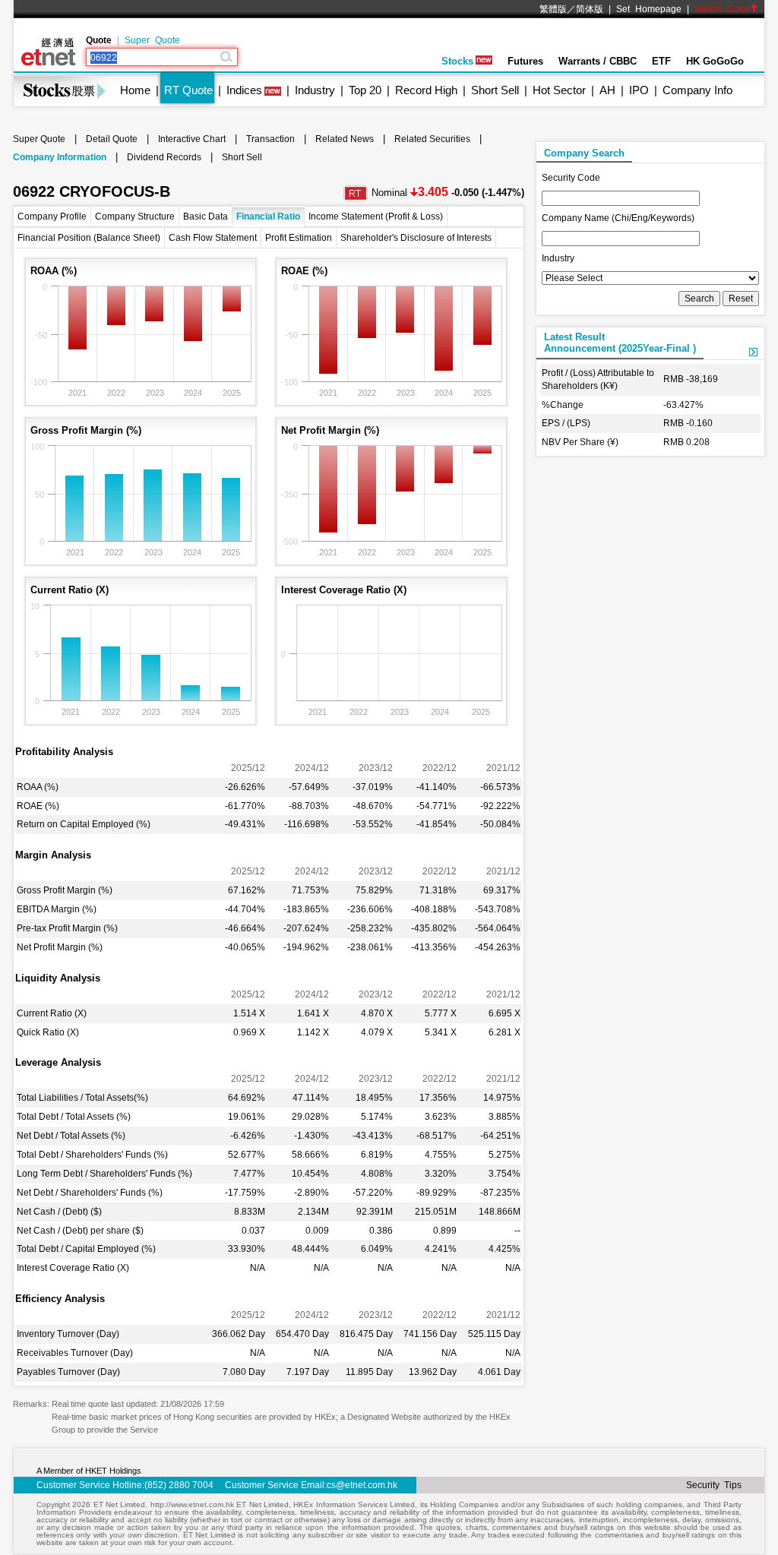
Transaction (270, 139)
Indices (244, 90)
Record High (426, 90)
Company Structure (135, 216)
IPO (639, 90)
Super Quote (152, 40)
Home (135, 90)
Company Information (59, 157)
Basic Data (205, 216)
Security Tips (714, 1485)
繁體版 (553, 9)
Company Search (584, 153)
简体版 (589, 9)
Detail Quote (112, 139)
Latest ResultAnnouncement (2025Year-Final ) (620, 342)
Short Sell (495, 90)
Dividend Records (164, 157)
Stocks (457, 61)
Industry (315, 90)
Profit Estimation (298, 237)
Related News (344, 139)
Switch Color (722, 9)
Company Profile (52, 216)
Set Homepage (649, 9)
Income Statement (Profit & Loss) (375, 216)
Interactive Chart (192, 139)
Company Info (697, 90)
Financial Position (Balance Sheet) (88, 237)
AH (607, 90)
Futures (525, 61)
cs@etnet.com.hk (362, 1485)
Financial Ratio (268, 216)
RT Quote (188, 90)
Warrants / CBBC (597, 61)
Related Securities (432, 139)
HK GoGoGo (715, 61)
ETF (661, 61)
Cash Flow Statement (213, 237)
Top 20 (365, 90)
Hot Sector (559, 90)
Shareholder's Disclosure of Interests (416, 237)
